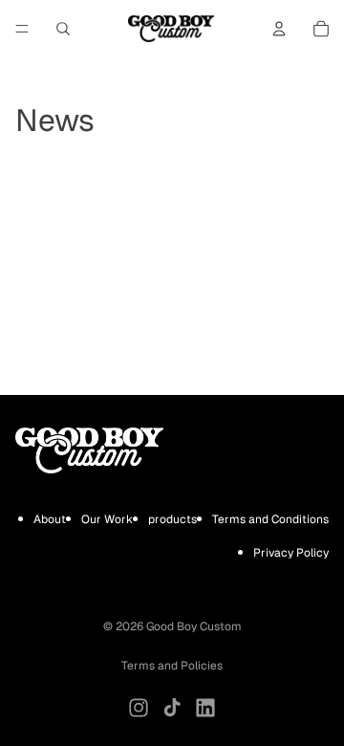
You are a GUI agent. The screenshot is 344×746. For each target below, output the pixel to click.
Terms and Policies (172, 665)
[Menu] (22, 29)
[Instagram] (138, 707)
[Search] (63, 29)
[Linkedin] (205, 707)
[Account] (279, 29)
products (172, 518)
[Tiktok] (172, 707)
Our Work (107, 518)
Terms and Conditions (270, 518)
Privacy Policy (291, 552)
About (49, 518)
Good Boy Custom (194, 626)
